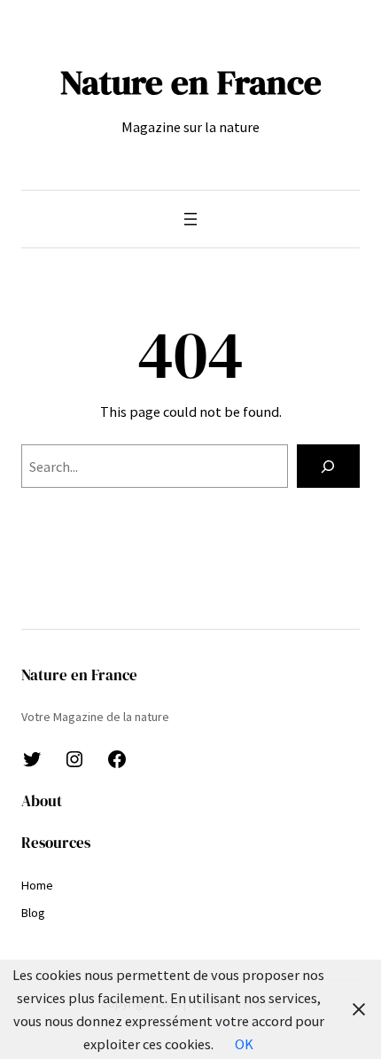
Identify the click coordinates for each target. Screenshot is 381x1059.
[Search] (328, 466)
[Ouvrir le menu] (190, 219)
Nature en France (191, 82)
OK (244, 1044)
